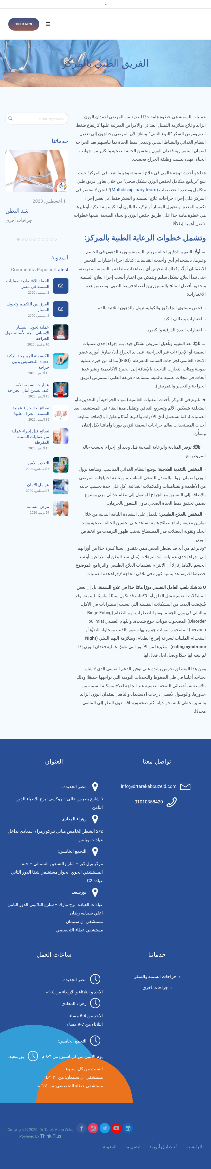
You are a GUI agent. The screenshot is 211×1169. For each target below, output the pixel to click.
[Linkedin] (128, 1128)
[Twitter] (105, 1128)
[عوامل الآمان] (60, 486)
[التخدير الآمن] (60, 464)
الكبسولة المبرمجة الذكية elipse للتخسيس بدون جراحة (27, 362)
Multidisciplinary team (133, 189)
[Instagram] (93, 1128)
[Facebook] (81, 1128)
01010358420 (149, 801)
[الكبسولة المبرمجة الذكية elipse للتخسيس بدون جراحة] (60, 360)
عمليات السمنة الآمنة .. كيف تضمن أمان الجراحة (28, 387)
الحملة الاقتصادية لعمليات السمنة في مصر (27, 283)
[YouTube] (116, 1128)
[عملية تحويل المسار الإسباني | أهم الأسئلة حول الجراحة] (60, 331)
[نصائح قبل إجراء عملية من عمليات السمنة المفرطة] (60, 435)
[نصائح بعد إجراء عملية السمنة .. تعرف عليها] (60, 412)
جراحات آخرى (18, 220)
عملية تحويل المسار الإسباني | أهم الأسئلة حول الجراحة (27, 333)
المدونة (110, 1146)
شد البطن (17, 210)
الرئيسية (194, 1146)
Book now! (23, 24)
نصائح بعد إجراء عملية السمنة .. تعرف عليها (31, 410)
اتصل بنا (132, 1146)
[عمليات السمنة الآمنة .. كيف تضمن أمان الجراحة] (60, 389)
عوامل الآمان (38, 484)
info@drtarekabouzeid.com (149, 786)
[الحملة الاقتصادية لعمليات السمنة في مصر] (60, 286)
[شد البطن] (36, 171)
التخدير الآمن (38, 462)
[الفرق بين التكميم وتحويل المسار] (60, 309)
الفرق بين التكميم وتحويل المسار (28, 307)
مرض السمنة (38, 506)
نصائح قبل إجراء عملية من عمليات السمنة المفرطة (30, 437)
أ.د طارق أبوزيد (163, 1146)
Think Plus (50, 1136)
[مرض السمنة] (60, 508)
